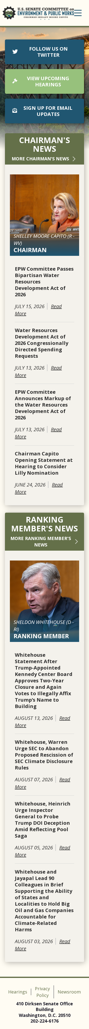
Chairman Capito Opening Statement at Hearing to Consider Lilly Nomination (44, 463)
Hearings (17, 992)
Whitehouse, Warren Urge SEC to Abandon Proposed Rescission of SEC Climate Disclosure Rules (44, 755)
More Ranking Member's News (40, 541)
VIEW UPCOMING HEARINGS (48, 81)
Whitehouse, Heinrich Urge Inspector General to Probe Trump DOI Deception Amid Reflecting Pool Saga (42, 820)
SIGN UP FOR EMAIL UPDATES (47, 111)
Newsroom (69, 992)
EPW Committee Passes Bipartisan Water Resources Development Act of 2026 (44, 282)
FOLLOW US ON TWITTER (48, 51)
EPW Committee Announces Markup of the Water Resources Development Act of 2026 (43, 405)
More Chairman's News (40, 159)
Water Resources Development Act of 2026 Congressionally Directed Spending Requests (41, 343)
